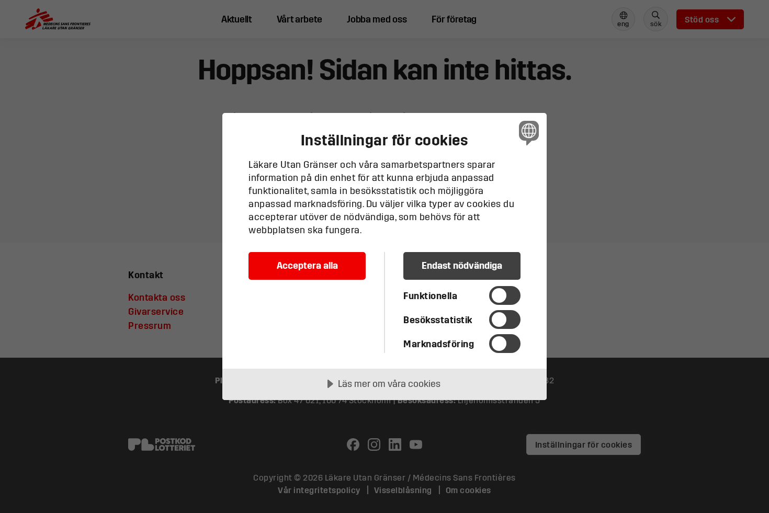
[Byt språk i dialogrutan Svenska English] (527, 132)
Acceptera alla (307, 265)
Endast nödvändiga (462, 265)
